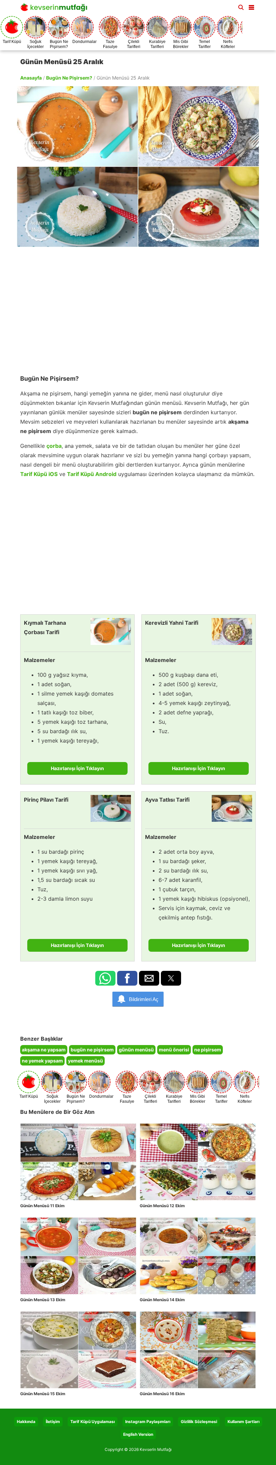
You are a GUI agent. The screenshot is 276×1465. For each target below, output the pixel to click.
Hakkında (26, 1421)
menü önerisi (174, 1049)
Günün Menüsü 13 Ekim (42, 1299)
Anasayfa (31, 78)
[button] (251, 6)
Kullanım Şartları (244, 1421)
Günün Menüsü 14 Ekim (162, 1299)
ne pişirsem (207, 1049)
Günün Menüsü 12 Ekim (162, 1205)
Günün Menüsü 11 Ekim (42, 1205)
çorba (54, 445)
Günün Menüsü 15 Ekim (42, 1393)
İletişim (53, 1421)
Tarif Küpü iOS (39, 474)
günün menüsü (136, 1049)
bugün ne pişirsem (92, 1049)
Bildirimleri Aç (144, 999)
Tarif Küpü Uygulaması (92, 1421)
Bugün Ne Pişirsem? (69, 78)
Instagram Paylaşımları (147, 1421)
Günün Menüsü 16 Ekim (162, 1393)
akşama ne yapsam (44, 1049)
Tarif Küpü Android (91, 474)
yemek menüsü (85, 1061)
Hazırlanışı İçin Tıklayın (77, 768)
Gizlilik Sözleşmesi (199, 1421)
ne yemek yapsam (42, 1061)
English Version (138, 1434)
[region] (138, 307)
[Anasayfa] (56, 9)
